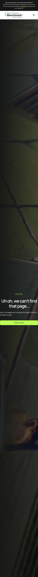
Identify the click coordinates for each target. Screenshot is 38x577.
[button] (34, 15)
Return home (19, 323)
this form (23, 6)
